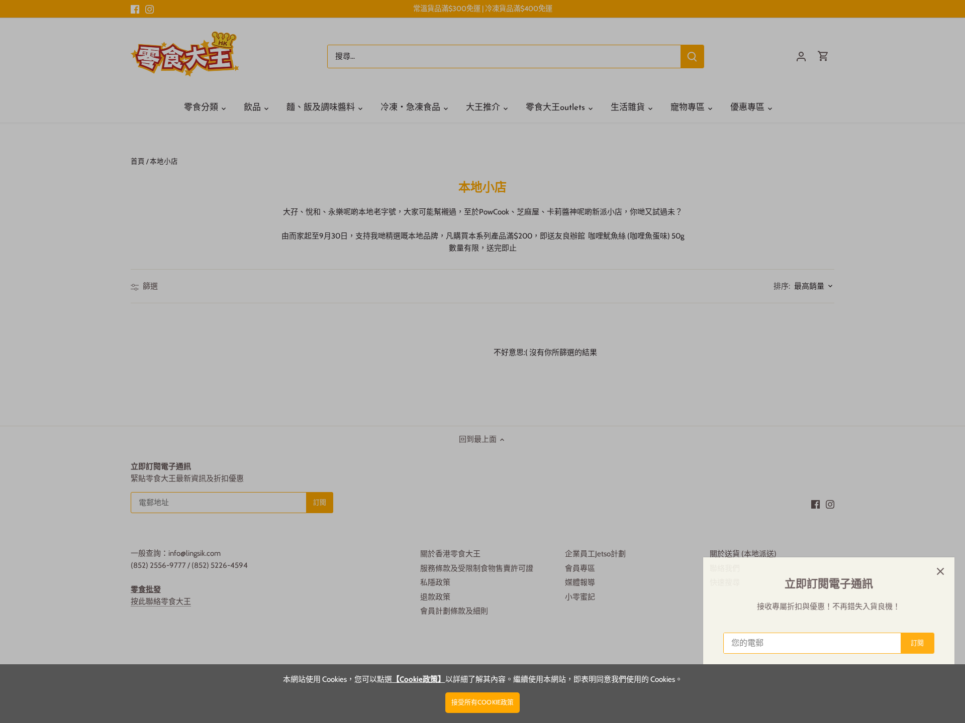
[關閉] (931, 571)
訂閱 (907, 643)
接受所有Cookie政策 (482, 702)
